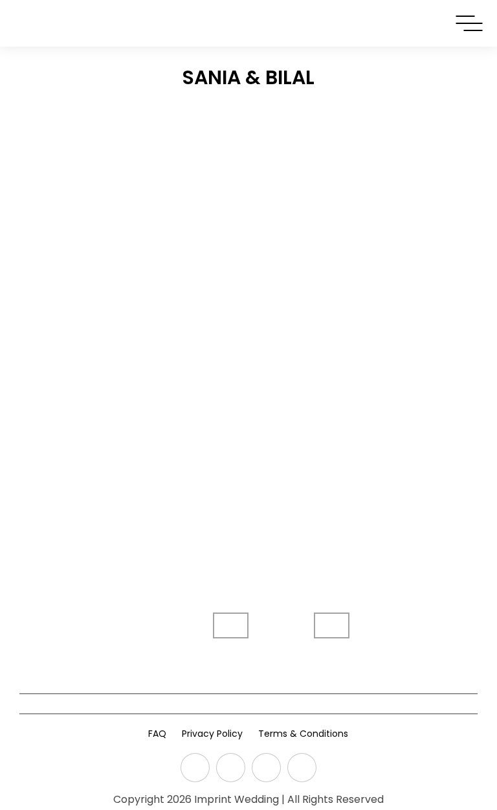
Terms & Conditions (303, 733)
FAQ (157, 733)
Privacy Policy (212, 733)
